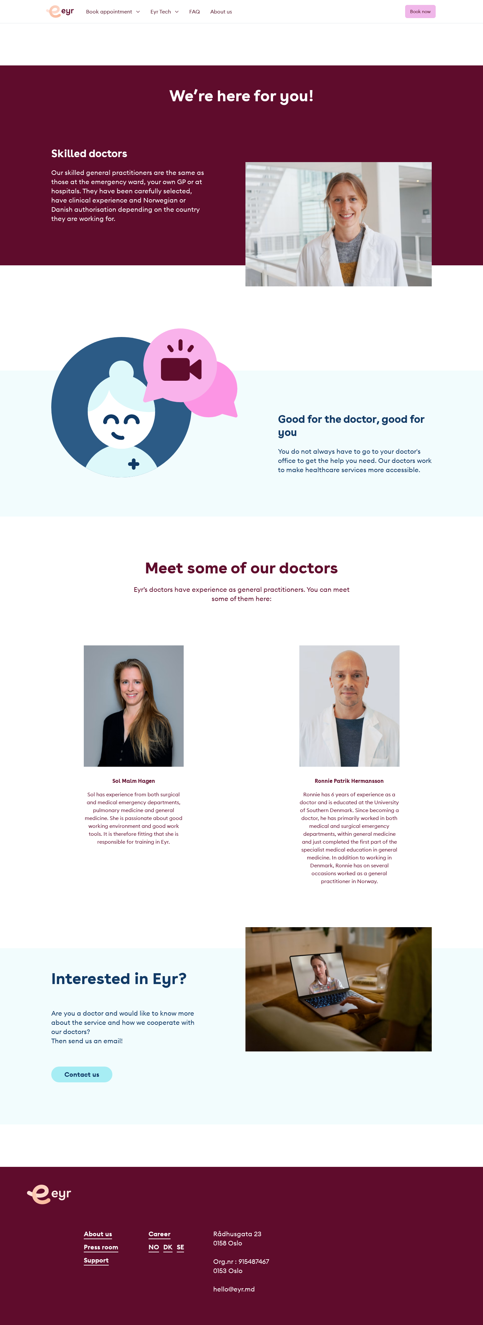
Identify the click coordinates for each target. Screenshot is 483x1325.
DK (167, 1247)
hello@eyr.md (234, 1289)
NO (154, 1247)
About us (98, 1234)
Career (160, 1234)
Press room (101, 1247)
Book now (420, 11)
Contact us (81, 1074)
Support (96, 1260)
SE (180, 1247)
